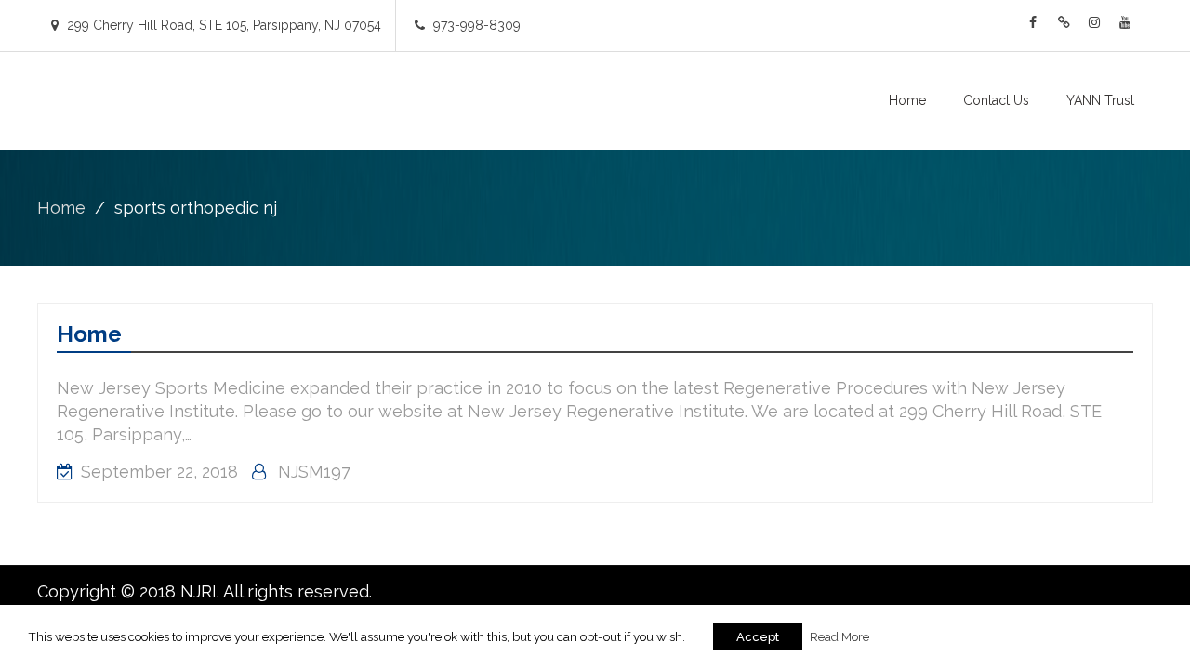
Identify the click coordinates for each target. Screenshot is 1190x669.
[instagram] (1094, 22)
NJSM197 (314, 471)
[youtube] (1125, 22)
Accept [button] (757, 637)
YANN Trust (1100, 100)
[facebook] (1033, 22)
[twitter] (1064, 22)
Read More (839, 636)
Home (907, 100)
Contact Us (996, 100)
